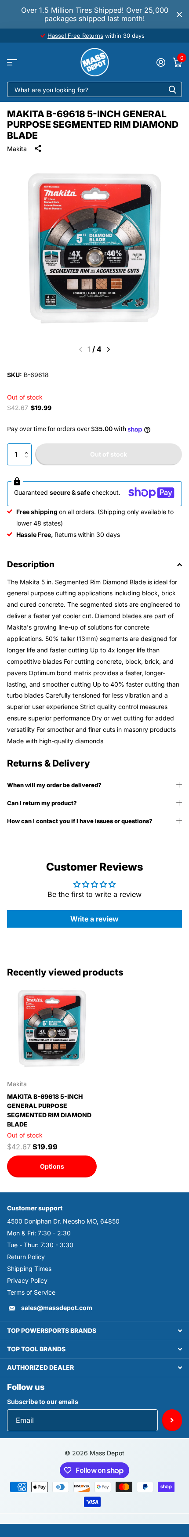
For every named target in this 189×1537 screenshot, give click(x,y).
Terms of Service (31, 1292)
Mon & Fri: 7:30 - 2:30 (39, 1233)
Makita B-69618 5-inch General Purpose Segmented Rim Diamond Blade (49, 1110)
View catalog (12, 62)
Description (31, 564)
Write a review (94, 918)
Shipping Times (29, 1268)
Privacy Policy (27, 1280)
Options (52, 1166)
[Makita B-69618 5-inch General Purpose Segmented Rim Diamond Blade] (52, 1028)
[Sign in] (160, 62)
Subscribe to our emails (42, 1401)
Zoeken (172, 89)
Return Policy (26, 1256)
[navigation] (108, 349)
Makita (17, 148)
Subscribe (172, 1420)
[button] (28, 446)
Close (179, 14)
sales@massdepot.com (56, 1307)
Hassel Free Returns (75, 35)
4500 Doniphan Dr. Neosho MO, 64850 (63, 1221)
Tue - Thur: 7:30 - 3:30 (40, 1245)
